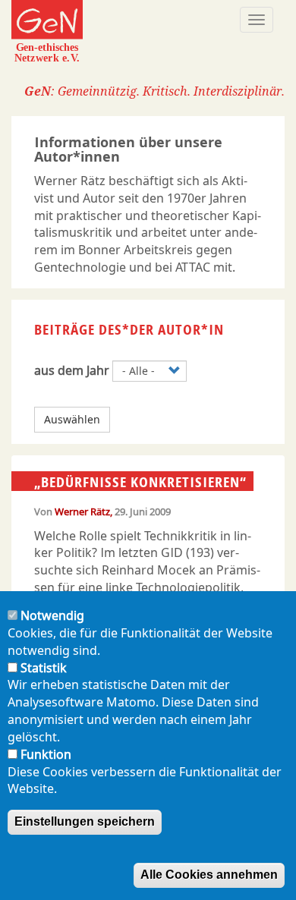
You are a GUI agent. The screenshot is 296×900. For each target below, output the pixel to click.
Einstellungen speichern (84, 821)
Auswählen (72, 419)
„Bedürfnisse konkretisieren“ (140, 482)
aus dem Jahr (71, 370)
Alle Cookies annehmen (209, 874)
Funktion (45, 754)
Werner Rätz (82, 511)
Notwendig (52, 615)
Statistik (43, 667)
